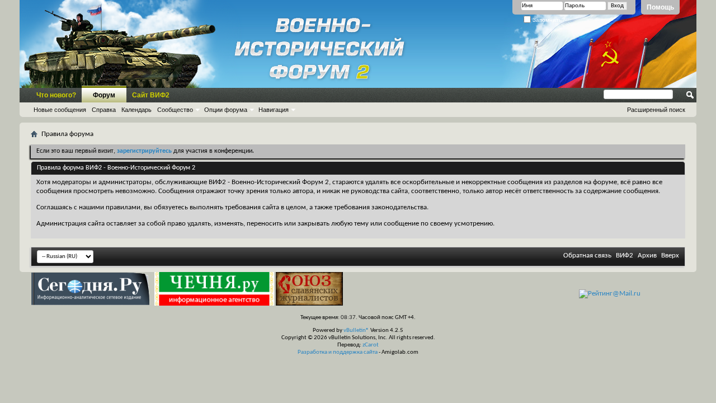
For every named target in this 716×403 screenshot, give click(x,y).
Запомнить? (548, 20)
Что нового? (56, 95)
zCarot (370, 345)
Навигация (273, 109)
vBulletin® (356, 330)
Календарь (136, 109)
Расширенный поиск (656, 109)
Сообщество (175, 109)
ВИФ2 (624, 255)
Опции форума (225, 109)
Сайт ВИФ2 (150, 95)
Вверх (670, 255)
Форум (104, 95)
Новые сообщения (60, 109)
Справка (104, 109)
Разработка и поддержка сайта (338, 352)
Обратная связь (587, 255)
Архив (647, 255)
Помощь (660, 7)
